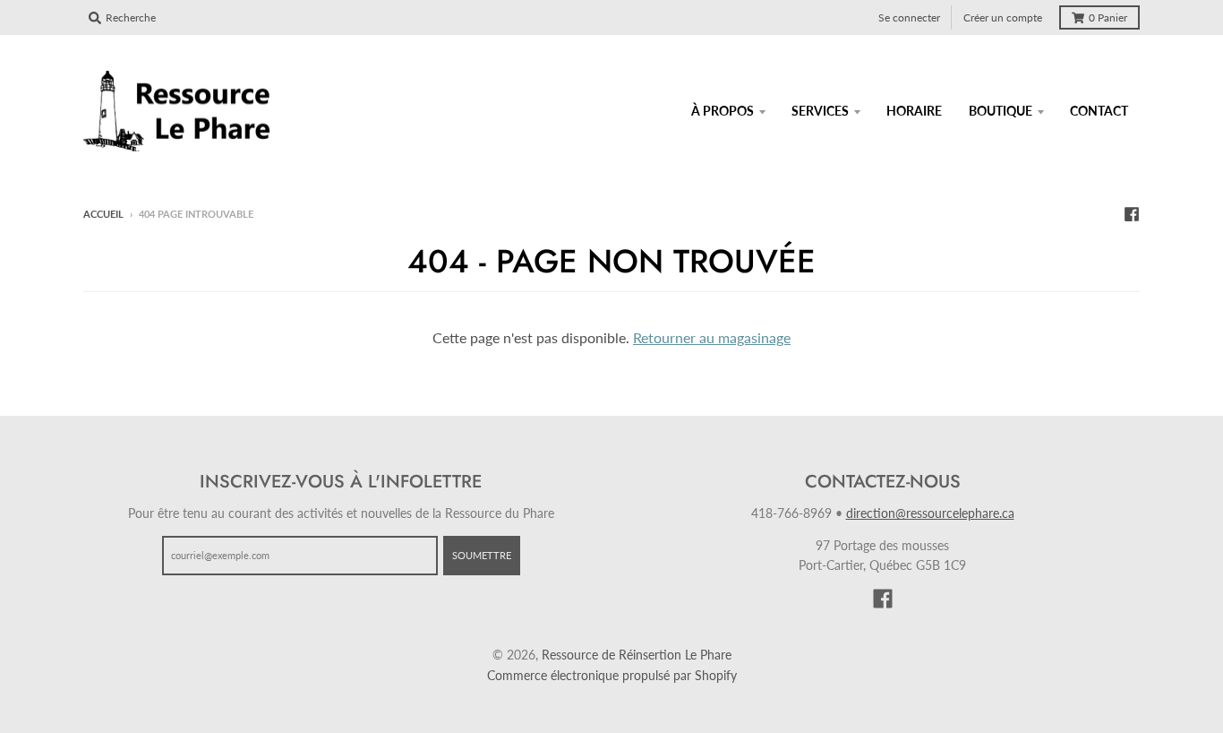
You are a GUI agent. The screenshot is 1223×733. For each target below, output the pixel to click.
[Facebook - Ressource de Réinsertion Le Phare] (1132, 213)
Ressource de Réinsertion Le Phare (636, 654)
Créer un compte (1002, 17)
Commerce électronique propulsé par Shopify (612, 675)
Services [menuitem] (820, 110)
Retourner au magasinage (712, 337)
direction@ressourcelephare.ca (930, 513)
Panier (1108, 17)
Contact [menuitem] (1099, 110)
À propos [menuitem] (722, 110)
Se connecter (909, 17)
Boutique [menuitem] (1000, 110)
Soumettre (481, 555)
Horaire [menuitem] (914, 110)
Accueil (103, 214)
